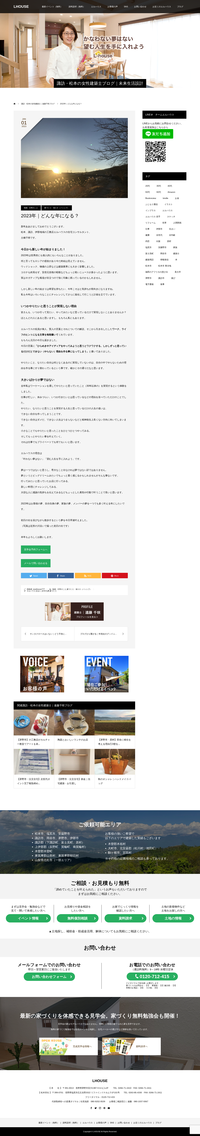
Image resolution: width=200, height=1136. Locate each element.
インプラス (150, 210)
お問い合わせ (140, 6)
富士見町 (149, 253)
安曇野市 (162, 247)
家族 (175, 247)
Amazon (171, 192)
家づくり (53, 591)
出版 (158, 241)
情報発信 (164, 259)
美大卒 (178, 272)
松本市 (148, 266)
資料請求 (125, 918)
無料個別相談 (77, 918)
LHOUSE (21, 6)
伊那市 (159, 229)
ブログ (180, 6)
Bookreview (150, 198)
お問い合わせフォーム (49, 977)
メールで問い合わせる (35, 563)
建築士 (176, 253)
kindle (165, 198)
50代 (147, 192)
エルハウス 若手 (152, 216)
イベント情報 (28, 918)
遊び (173, 278)
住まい (38, 591)
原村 (169, 241)
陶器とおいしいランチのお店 (73, 740)
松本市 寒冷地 (164, 266)
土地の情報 (173, 918)
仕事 (147, 229)
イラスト (168, 204)
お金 (177, 198)
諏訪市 (161, 278)
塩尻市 (148, 247)
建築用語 (149, 259)
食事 (162, 284)
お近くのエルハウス (162, 6)
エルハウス (96, 6)
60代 (159, 192)
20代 (147, 186)
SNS (126, 6)
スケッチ (171, 216)
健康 (147, 235)
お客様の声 (112, 6)
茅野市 (148, 278)
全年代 (44, 591)
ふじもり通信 (151, 204)
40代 (170, 186)
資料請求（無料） (77, 6)
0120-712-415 (154, 976)
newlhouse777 (39, 589)
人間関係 (177, 223)
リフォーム (150, 223)
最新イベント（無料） (52, 6)
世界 (164, 223)
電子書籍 (149, 284)
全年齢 (172, 235)
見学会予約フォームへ (35, 549)
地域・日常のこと (31, 208)
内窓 (147, 241)
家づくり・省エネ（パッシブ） (56, 208)
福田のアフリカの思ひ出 (156, 272)
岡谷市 (163, 253)
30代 (159, 186)
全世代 (159, 235)
